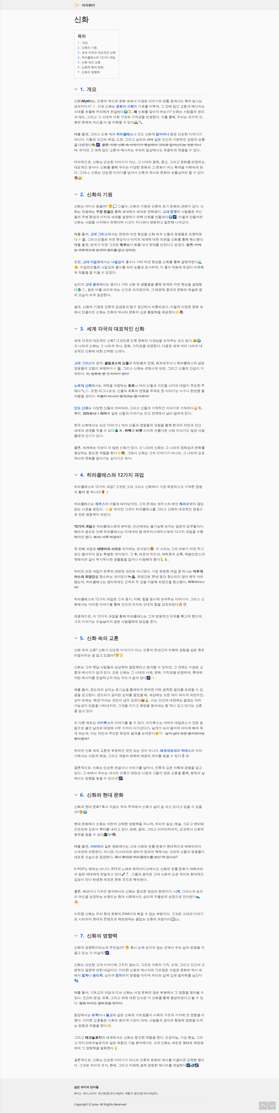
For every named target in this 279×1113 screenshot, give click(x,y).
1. (82, 89)
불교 (109, 1015)
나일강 (116, 262)
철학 (85, 975)
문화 (119, 106)
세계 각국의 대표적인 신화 (97, 52)
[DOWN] (272, 1106)
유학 (95, 1015)
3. (82, 328)
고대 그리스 (99, 234)
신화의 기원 (87, 47)
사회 (130, 106)
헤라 (182, 504)
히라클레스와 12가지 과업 (96, 57)
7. (82, 935)
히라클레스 (124, 134)
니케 (177, 891)
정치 (118, 975)
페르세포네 (168, 750)
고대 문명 (170, 211)
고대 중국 (92, 284)
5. (82, 638)
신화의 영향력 (89, 72)
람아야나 (162, 134)
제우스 (100, 504)
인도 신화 (81, 408)
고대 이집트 (91, 262)
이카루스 (103, 722)
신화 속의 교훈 (89, 62)
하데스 (186, 750)
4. (82, 474)
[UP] (263, 1106)
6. (82, 795)
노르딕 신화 (83, 385)
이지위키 (88, 5)
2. (82, 194)
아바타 (95, 846)
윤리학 (98, 975)
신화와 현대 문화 (90, 67)
